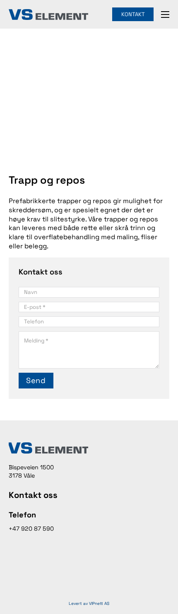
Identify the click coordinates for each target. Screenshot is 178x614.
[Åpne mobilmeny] (165, 14)
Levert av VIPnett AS (89, 603)
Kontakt (133, 14)
